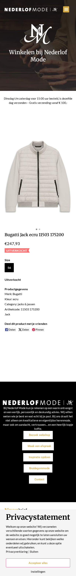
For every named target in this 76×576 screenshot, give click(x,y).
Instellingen (38, 571)
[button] (66, 9)
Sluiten (34, 551)
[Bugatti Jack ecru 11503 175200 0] (38, 176)
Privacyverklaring (17, 551)
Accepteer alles (38, 563)
